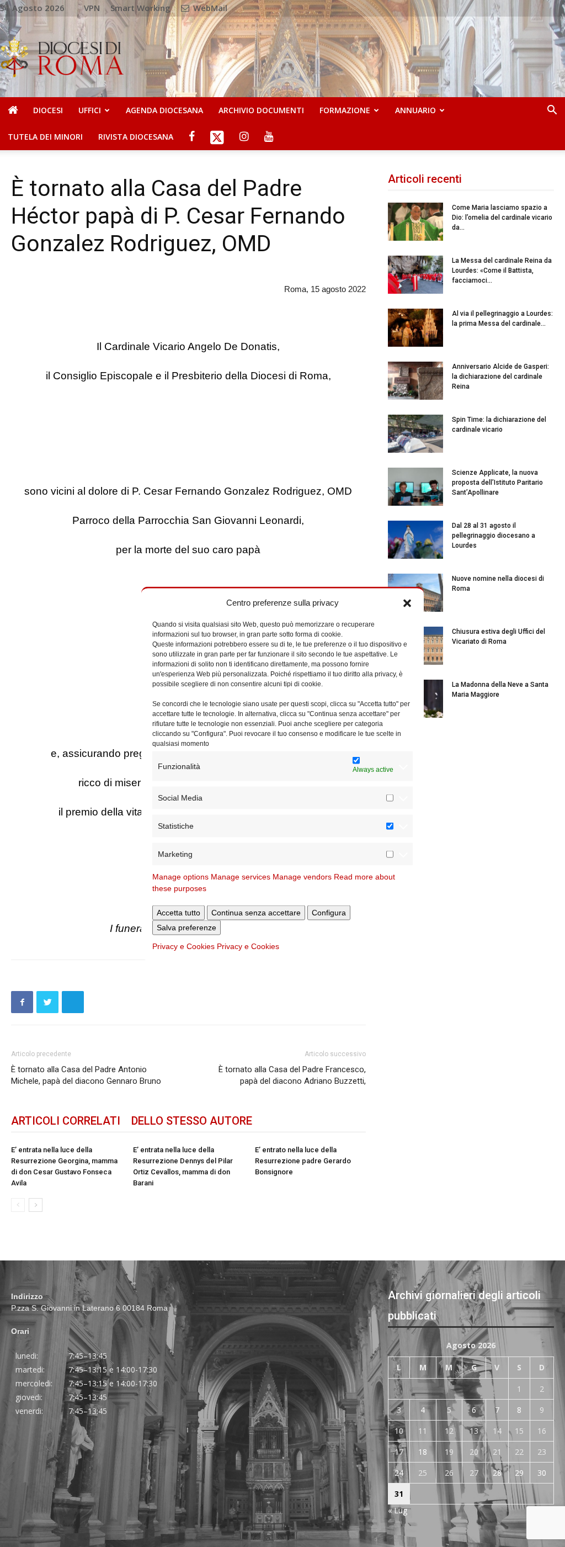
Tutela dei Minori (45, 136)
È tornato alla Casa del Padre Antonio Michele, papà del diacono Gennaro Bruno (86, 1075)
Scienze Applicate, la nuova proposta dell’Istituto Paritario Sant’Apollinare (497, 482)
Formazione (344, 110)
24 (399, 1472)
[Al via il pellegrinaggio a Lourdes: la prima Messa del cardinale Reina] (415, 328)
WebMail (209, 7)
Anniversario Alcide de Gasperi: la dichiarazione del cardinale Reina (500, 376)
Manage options (180, 876)
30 (541, 1472)
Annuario (415, 110)
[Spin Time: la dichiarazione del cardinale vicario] (415, 434)
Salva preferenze (186, 927)
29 (519, 1472)
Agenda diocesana (164, 110)
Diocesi (48, 110)
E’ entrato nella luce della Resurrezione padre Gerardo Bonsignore (303, 1161)
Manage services (240, 876)
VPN (92, 7)
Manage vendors (302, 876)
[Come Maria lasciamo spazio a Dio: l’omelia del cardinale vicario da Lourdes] (415, 222)
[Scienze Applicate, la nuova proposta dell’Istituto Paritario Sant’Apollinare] (415, 487)
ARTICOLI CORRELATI (65, 1120)
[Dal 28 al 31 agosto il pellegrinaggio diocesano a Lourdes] (415, 540)
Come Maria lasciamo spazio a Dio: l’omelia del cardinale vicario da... (502, 217)
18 (422, 1452)
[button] (407, 602)
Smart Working (140, 7)
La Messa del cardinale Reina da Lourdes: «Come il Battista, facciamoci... (502, 270)
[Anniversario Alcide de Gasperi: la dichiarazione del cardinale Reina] (415, 381)
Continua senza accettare (256, 912)
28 (497, 1472)
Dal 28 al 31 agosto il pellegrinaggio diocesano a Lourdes (493, 535)
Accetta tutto (178, 912)
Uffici (89, 110)
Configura (329, 912)
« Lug (397, 1510)
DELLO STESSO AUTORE (191, 1120)
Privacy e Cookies (183, 946)
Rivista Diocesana (135, 136)
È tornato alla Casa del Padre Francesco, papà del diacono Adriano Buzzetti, (291, 1075)
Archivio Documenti (261, 110)
